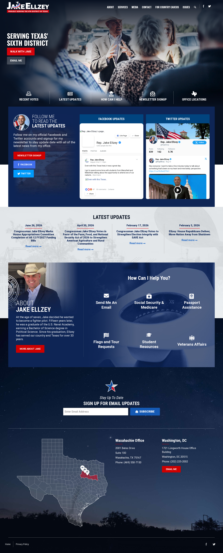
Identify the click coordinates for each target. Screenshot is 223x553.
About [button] (110, 7)
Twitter (209, 6)
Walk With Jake (20, 51)
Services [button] (123, 7)
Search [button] (195, 7)
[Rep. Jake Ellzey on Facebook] (88, 141)
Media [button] (135, 7)
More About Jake (30, 348)
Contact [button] (147, 7)
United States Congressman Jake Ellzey (28, 7)
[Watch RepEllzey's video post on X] (177, 190)
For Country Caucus (167, 7)
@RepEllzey (165, 145)
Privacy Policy (22, 544)
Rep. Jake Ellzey (107, 142)
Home (8, 544)
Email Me (16, 60)
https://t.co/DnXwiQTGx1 (159, 171)
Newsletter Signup (29, 155)
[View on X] (206, 159)
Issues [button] (186, 7)
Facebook (203, 6)
